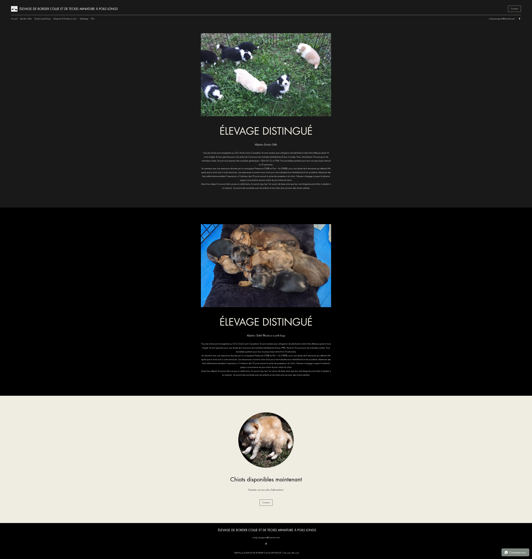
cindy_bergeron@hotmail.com (502, 18)
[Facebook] (519, 18)
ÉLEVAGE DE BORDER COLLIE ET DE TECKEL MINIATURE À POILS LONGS (69, 9)
